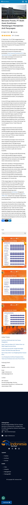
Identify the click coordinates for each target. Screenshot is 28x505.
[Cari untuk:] (14, 232)
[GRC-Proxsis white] (5, 2)
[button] (26, 1)
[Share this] (3, 221)
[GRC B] (14, 442)
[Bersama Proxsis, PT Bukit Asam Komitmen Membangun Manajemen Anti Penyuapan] (14, 5)
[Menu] (23, 1)
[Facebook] (9, 448)
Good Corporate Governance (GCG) (15, 53)
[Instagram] (19, 448)
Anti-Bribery (15, 192)
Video (5, 467)
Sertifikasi (6, 458)
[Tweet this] (6, 221)
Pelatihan (6, 455)
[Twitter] (12, 448)
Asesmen (6, 460)
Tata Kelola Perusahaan (7, 55)
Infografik (6, 469)
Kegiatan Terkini (6, 32)
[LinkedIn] (15, 448)
